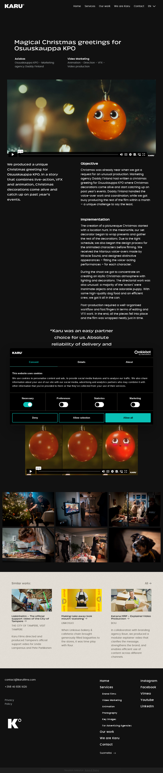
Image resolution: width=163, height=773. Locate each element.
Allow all (128, 417)
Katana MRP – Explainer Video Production (131, 617)
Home (77, 6)
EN (149, 6)
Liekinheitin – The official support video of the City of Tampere (30, 618)
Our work (104, 6)
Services (90, 6)
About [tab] (129, 362)
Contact (139, 6)
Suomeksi (106, 753)
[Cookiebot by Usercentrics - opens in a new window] (137, 352)
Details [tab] (81, 362)
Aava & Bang (92, 770)
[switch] (63, 404)
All (146, 583)
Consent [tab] (34, 362)
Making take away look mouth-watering (76, 617)
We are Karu (122, 6)
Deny (35, 417)
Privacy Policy (9, 702)
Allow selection (81, 417)
